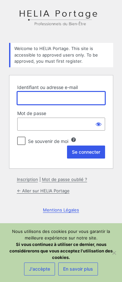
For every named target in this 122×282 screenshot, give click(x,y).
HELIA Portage (61, 20)
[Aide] (73, 140)
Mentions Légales (61, 209)
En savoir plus (78, 269)
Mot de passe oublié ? (64, 179)
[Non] (114, 253)
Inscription (27, 179)
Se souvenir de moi (48, 141)
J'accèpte (39, 269)
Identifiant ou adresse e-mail (47, 87)
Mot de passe (31, 113)
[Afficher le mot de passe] (98, 124)
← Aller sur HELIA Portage (43, 190)
